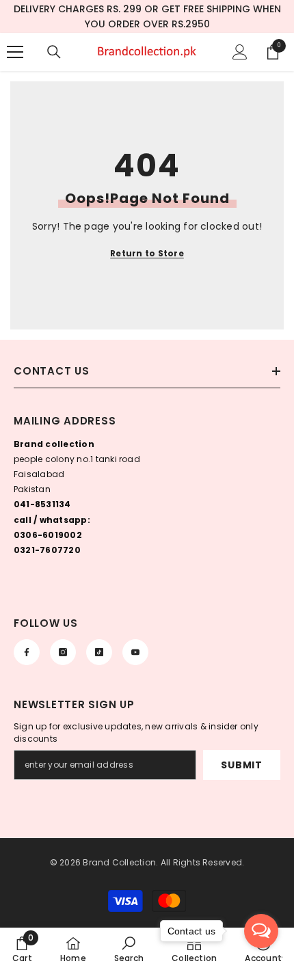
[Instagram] (63, 652)
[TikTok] (99, 652)
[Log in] (240, 51)
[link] (22, 948)
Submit (241, 765)
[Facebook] (27, 652)
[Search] (54, 52)
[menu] (15, 52)
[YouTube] (135, 652)
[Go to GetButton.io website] (261, 956)
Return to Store (147, 253)
